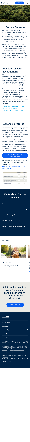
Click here (5, 357)
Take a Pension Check (15, 304)
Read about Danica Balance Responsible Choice (15, 155)
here (10, 361)
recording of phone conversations (17, 350)
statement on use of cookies (20, 348)
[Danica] (4, 3)
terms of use (4, 350)
